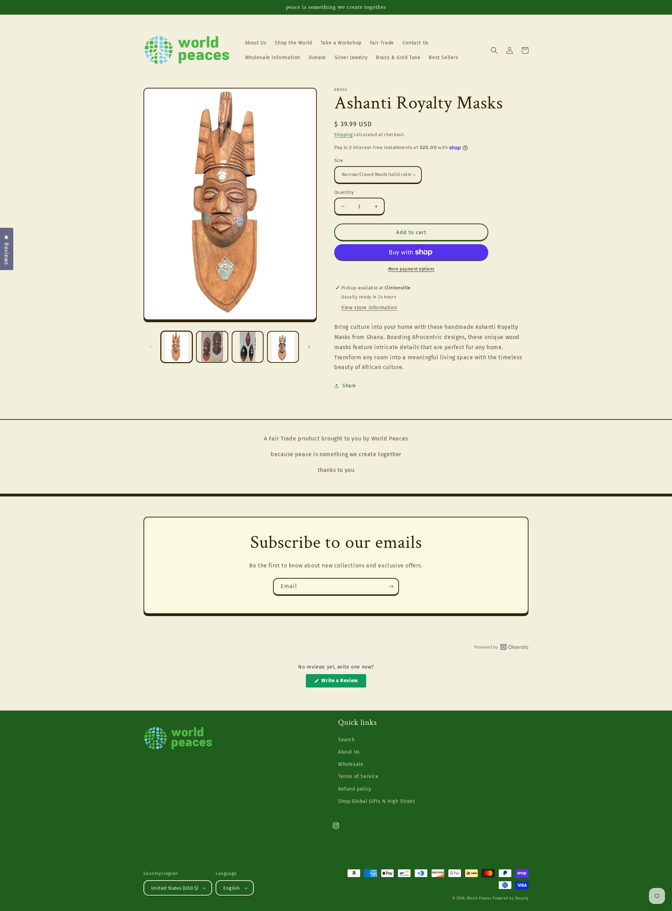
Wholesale (350, 764)
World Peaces (479, 898)
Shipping (343, 134)
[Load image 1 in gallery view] (176, 347)
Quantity (344, 192)
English (231, 888)
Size (338, 160)
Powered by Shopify (510, 898)
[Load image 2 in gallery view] (212, 347)
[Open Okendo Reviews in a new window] (501, 646)
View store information (369, 308)
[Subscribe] (390, 586)
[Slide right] (309, 346)
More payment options (411, 269)
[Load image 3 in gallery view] (248, 347)
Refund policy (354, 789)
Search (346, 740)
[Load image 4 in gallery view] (283, 347)
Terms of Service (358, 776)
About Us (349, 752)
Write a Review (343, 682)
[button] (494, 50)
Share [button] (349, 386)
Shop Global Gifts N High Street (376, 801)
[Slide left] (151, 346)
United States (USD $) (174, 888)
